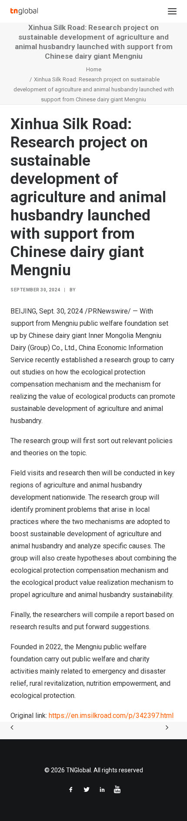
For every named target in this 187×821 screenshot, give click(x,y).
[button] (172, 11)
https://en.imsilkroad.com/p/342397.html (111, 715)
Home (93, 69)
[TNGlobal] (24, 11)
